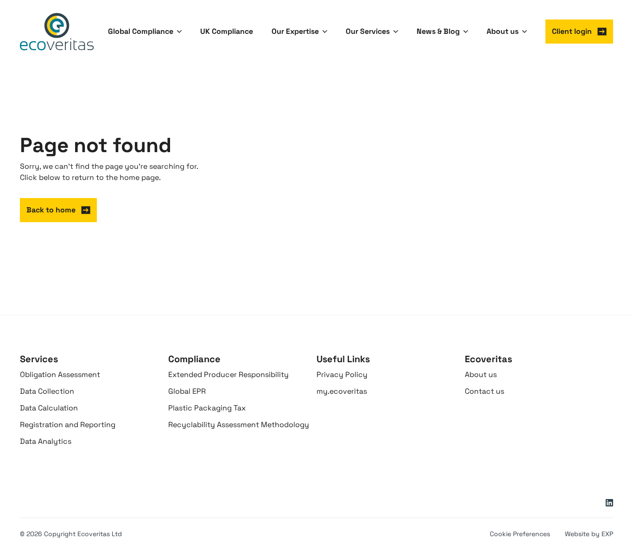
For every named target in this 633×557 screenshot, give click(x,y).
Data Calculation (49, 408)
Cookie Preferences (520, 534)
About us (481, 374)
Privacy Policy (341, 374)
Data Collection (47, 391)
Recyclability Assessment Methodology (238, 424)
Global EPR (187, 391)
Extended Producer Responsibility (228, 374)
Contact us (484, 391)
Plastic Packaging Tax (207, 408)
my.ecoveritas (341, 391)
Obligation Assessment (60, 374)
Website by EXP (589, 534)
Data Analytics (45, 441)
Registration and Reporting (67, 424)
